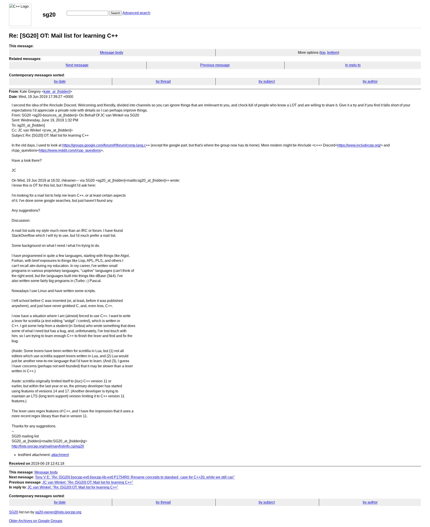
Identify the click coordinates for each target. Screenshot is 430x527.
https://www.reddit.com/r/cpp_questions (70, 150)
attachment (60, 455)
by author (370, 81)
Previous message (215, 65)
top (322, 52)
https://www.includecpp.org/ (359, 145)
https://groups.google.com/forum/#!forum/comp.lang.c (104, 145)
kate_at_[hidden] (57, 91)
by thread (163, 81)
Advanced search (136, 13)
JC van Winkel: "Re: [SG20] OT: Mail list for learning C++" (87, 482)
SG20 (13, 512)
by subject (267, 81)
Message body (111, 52)
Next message (77, 65)
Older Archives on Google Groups (35, 521)
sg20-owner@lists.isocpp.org (58, 512)
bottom (332, 52)
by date (60, 81)
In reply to (353, 65)
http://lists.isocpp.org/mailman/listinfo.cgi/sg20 (48, 446)
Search (115, 13)
